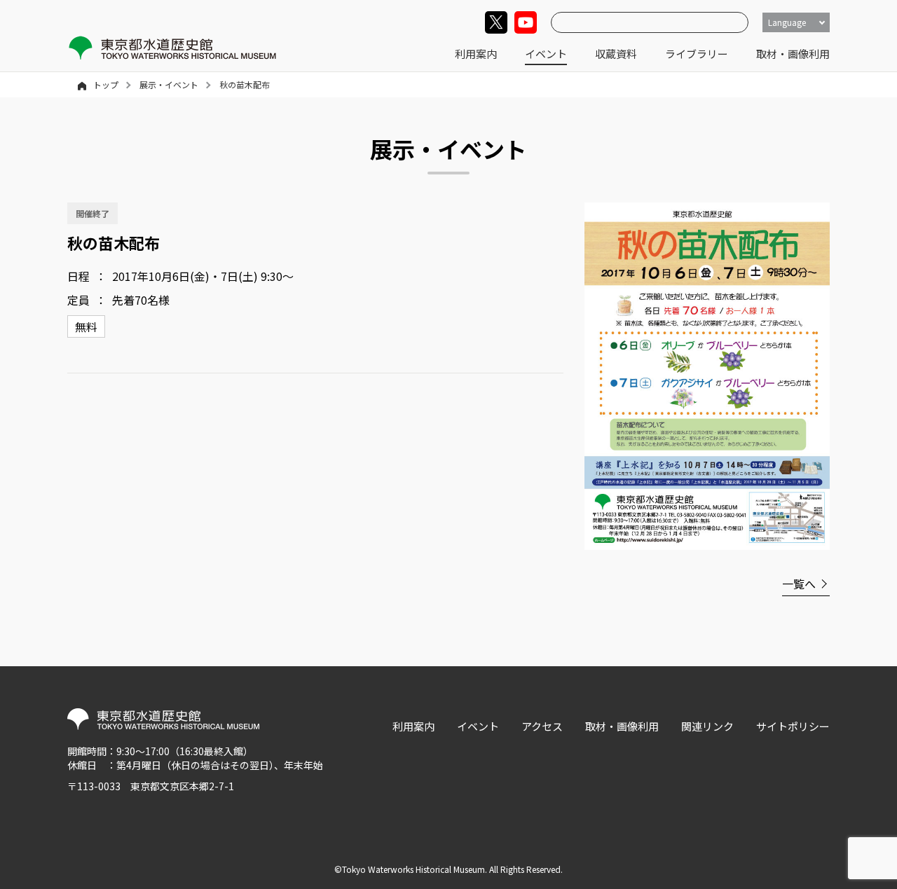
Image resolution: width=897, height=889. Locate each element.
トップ (105, 84)
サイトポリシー (793, 726)
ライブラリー (696, 53)
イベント (546, 53)
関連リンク (707, 726)
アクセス (542, 726)
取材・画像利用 (793, 53)
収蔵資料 (616, 53)
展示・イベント (168, 84)
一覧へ (799, 583)
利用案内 (476, 53)
